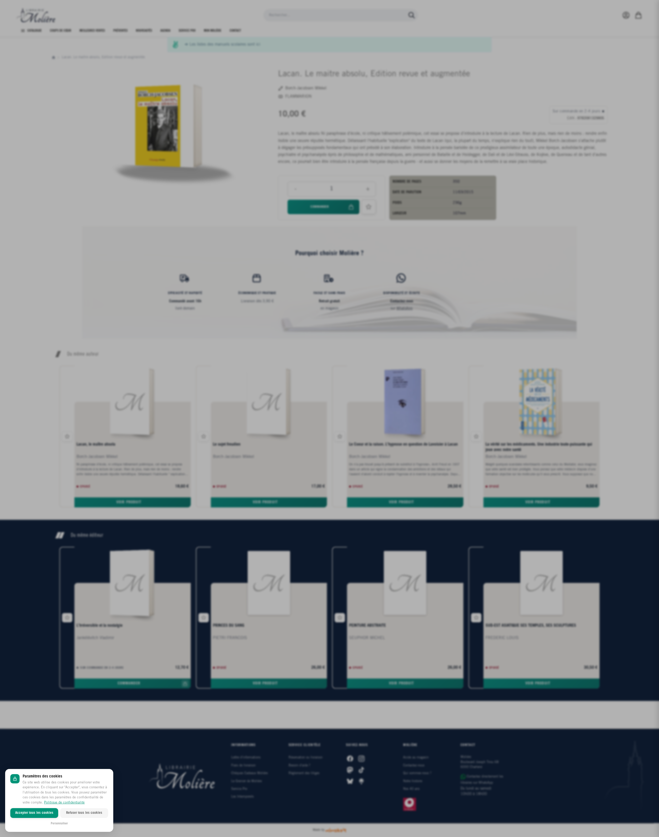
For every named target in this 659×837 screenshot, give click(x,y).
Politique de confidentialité (64, 802)
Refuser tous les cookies (84, 812)
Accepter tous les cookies (34, 812)
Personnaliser (59, 823)
